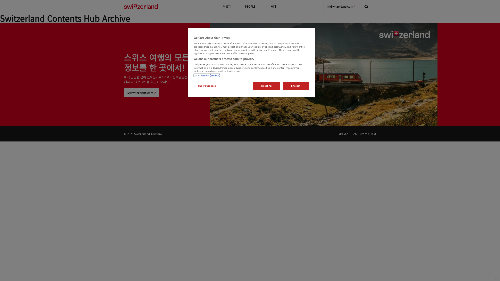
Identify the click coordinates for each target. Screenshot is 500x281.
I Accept (295, 85)
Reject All (266, 85)
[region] (251, 62)
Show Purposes (207, 85)
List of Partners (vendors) (207, 75)
